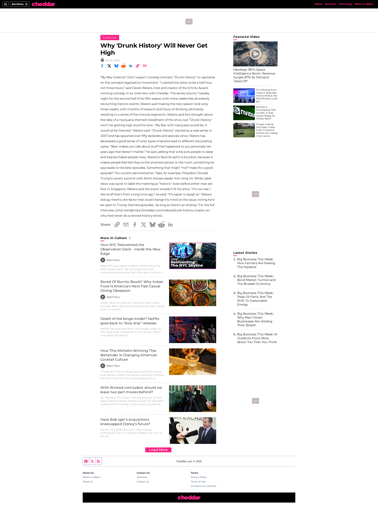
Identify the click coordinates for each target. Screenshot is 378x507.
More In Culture (114, 238)
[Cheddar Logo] (43, 4)
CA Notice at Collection (203, 486)
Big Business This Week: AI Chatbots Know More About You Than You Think (257, 338)
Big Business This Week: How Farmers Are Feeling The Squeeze (256, 263)
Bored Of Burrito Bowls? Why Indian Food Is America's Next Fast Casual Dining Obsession (131, 286)
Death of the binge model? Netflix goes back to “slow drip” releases (129, 321)
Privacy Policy (199, 477)
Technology (345, 4)
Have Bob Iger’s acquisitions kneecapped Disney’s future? (125, 421)
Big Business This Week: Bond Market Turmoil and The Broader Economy (256, 280)
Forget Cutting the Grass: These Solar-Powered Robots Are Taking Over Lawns (266, 130)
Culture (110, 37)
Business (330, 4)
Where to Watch (364, 4)
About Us (88, 481)
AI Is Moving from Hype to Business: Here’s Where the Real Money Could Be (266, 95)
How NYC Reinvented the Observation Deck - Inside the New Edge (130, 249)
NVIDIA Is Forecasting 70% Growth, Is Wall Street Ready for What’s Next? (266, 113)
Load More (158, 450)
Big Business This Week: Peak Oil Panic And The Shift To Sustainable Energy (255, 298)
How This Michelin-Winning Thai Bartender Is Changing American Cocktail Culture (128, 355)
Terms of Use (198, 481)
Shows (318, 4)
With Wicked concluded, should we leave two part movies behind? (131, 389)
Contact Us (143, 481)
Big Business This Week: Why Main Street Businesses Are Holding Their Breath (255, 319)
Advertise (142, 477)
